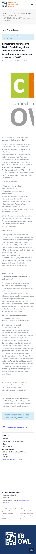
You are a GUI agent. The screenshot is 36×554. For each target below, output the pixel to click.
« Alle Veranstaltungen (10, 30)
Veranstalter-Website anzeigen (12, 460)
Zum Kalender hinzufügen (15, 427)
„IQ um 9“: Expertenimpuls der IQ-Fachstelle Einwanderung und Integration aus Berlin (27, 512)
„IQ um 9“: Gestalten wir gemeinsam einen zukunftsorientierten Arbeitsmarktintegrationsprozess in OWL (11, 513)
